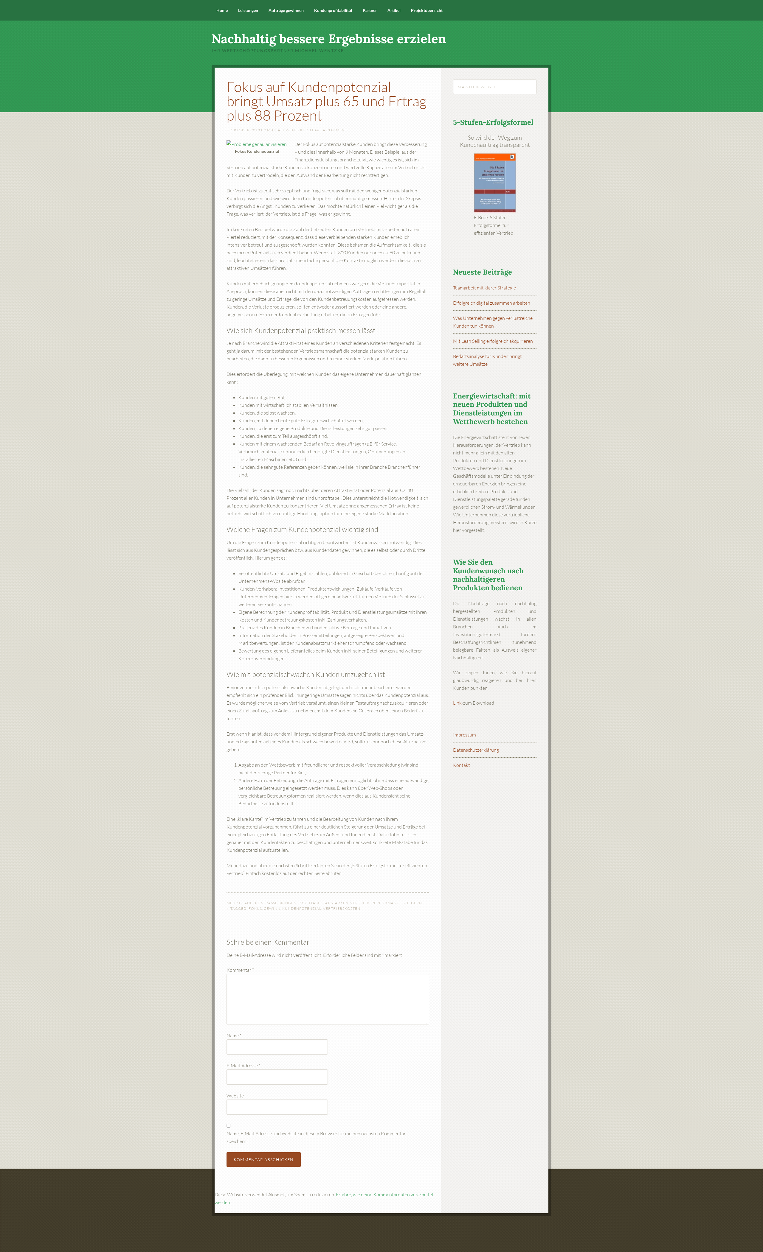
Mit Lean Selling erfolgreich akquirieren (493, 341)
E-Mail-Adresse (243, 1066)
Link (457, 703)
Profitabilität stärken (323, 903)
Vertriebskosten (341, 908)
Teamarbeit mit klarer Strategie (484, 288)
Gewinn (272, 908)
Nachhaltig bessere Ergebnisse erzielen (329, 39)
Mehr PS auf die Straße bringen (262, 903)
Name (234, 1035)
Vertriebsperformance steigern (386, 903)
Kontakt (461, 765)
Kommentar (240, 970)
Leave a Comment (328, 130)
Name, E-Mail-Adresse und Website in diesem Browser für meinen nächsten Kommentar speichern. (316, 1137)
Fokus (255, 908)
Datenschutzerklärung (476, 750)
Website (235, 1096)
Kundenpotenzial (301, 908)
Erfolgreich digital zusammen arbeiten (491, 303)
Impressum (464, 735)
